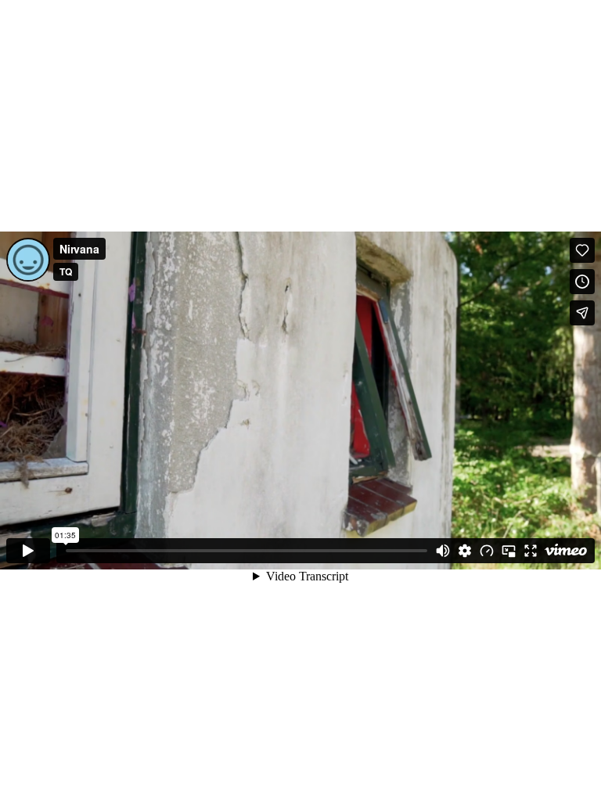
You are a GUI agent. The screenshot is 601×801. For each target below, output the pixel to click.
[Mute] (443, 550)
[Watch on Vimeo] (565, 550)
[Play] (28, 550)
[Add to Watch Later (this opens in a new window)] (582, 281)
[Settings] (464, 550)
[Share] (582, 312)
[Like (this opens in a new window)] (582, 250)
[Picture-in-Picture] (508, 550)
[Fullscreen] (530, 550)
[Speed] (486, 550)
